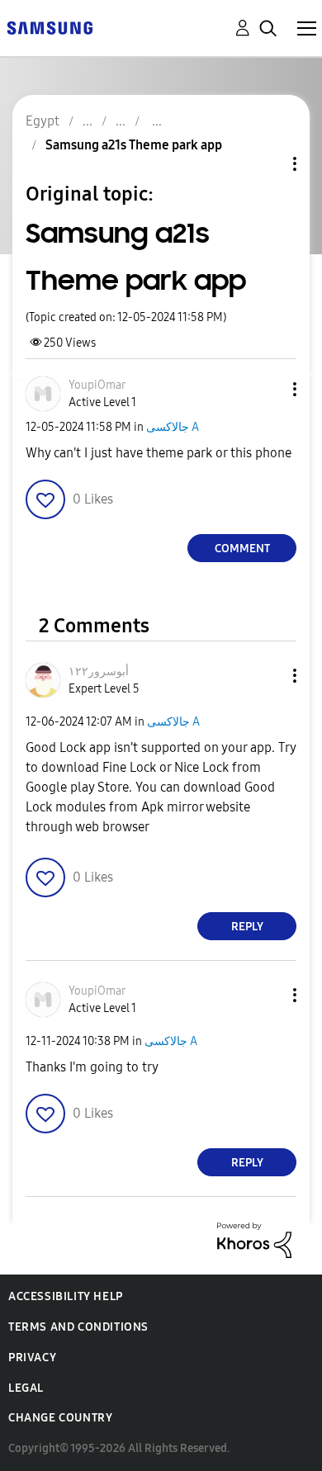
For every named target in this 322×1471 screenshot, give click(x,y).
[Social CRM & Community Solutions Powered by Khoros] (254, 1239)
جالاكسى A (172, 427)
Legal (26, 1388)
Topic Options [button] (266, 164)
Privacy (32, 1357)
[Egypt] (49, 27)
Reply (247, 927)
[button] (267, 389)
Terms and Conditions (78, 1327)
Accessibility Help (65, 1296)
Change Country (60, 1418)
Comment (242, 549)
